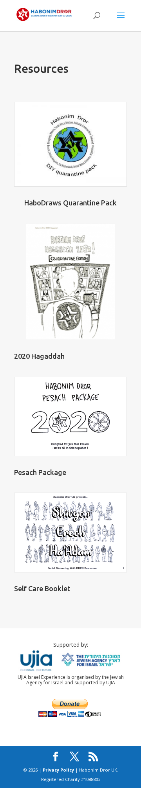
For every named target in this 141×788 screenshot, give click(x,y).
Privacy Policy (58, 770)
